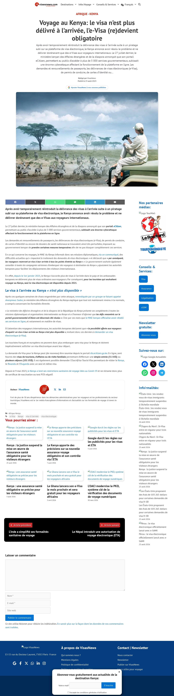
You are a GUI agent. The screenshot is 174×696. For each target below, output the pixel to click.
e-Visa (12, 416)
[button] (139, 4)
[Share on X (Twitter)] (35, 202)
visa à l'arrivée (32, 416)
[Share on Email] (115, 202)
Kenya (93, 14)
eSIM (143, 307)
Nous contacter (125, 655)
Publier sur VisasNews (128, 664)
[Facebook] (145, 364)
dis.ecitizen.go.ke (98, 353)
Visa (143, 279)
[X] (153, 364)
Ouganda (24, 363)
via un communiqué (108, 254)
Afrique (81, 14)
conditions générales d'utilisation (93, 692)
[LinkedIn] (162, 364)
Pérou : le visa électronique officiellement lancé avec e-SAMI (153, 538)
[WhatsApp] (145, 373)
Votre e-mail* (64, 685)
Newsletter (123, 659)
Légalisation (147, 298)
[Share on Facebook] (15, 202)
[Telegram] (162, 373)
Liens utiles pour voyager (130, 669)
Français (129, 4)
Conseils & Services (106, 4)
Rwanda (12, 363)
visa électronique (48, 416)
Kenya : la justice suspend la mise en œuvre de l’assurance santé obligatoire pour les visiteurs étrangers (24, 452)
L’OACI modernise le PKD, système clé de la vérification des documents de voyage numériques (105, 491)
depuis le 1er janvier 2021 (27, 275)
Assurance (146, 288)
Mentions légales (69, 659)
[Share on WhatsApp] (55, 202)
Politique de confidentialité (75, 664)
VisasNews (91, 78)
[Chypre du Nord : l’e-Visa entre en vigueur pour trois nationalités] (153, 430)
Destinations (67, 4)
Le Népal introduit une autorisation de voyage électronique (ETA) (96, 533)
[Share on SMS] (75, 202)
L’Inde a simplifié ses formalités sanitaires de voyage (29, 533)
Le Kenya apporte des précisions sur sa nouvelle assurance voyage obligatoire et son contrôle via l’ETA (64, 452)
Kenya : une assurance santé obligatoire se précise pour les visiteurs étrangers (24, 489)
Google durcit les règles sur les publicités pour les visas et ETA (105, 441)
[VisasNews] (46, 4)
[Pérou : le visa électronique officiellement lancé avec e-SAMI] (153, 527)
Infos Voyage (84, 4)
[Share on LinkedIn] (95, 202)
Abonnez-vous (148, 335)
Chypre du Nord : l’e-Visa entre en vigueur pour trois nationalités (152, 440)
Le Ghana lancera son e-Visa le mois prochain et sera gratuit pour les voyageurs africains (64, 491)
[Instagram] (153, 373)
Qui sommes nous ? (71, 655)
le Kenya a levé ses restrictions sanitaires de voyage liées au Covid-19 (62, 370)
